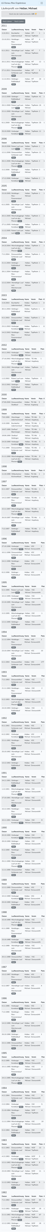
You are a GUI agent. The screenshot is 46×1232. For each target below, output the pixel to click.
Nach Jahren (7, 21)
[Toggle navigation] (42, 3)
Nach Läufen (19, 21)
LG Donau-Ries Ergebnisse (13, 3)
